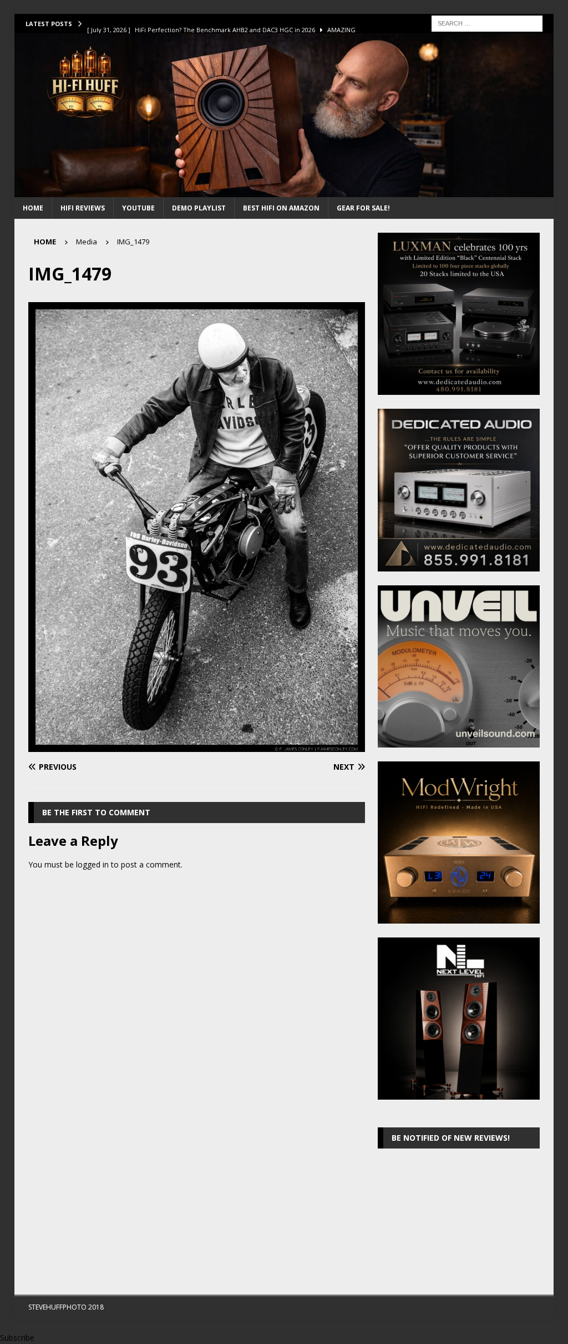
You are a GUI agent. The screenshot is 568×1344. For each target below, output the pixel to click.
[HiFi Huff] (284, 190)
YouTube (138, 208)
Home (33, 208)
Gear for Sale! (363, 208)
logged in (92, 864)
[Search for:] (487, 22)
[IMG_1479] (196, 745)
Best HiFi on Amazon (281, 208)
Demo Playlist (199, 208)
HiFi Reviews (82, 208)
